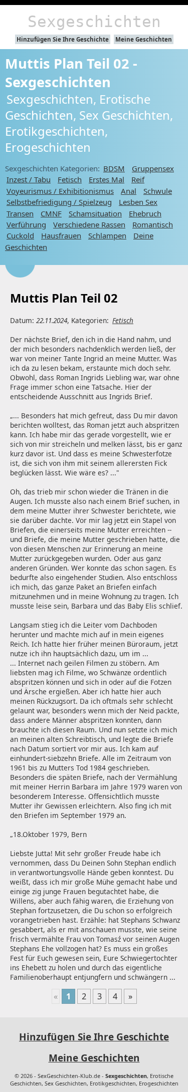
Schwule (157, 191)
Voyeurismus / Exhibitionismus (60, 191)
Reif (137, 179)
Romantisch (152, 224)
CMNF (51, 213)
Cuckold (20, 235)
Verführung (26, 224)
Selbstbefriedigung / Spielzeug (59, 202)
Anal (128, 191)
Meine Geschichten (143, 39)
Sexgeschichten (94, 22)
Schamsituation (95, 213)
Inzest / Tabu (29, 179)
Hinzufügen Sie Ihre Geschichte (63, 39)
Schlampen (107, 235)
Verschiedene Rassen (89, 224)
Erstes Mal (106, 179)
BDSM (114, 168)
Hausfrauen (61, 235)
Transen (20, 213)
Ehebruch (145, 213)
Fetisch (70, 179)
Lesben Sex (138, 202)
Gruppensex (153, 168)
